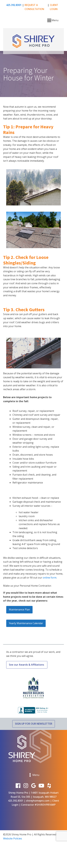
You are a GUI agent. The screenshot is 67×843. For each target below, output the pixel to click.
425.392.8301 (14, 5)
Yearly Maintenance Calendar (26, 623)
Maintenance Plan (19, 609)
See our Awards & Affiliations (27, 664)
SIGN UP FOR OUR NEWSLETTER (33, 723)
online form (49, 577)
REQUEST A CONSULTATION (34, 7)
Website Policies (12, 838)
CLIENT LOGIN (54, 7)
